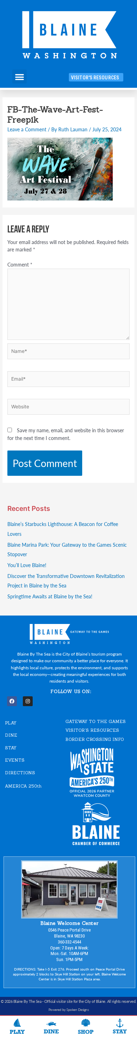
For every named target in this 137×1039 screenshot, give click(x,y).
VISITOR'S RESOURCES (92, 730)
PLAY (11, 722)
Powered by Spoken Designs (68, 1009)
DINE (11, 735)
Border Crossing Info (94, 739)
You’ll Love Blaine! (26, 565)
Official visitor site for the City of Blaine (74, 1001)
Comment (19, 264)
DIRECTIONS (20, 772)
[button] (19, 77)
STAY (11, 747)
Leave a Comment (26, 129)
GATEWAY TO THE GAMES (95, 721)
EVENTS (15, 760)
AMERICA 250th (23, 786)
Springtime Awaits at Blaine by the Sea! (49, 596)
